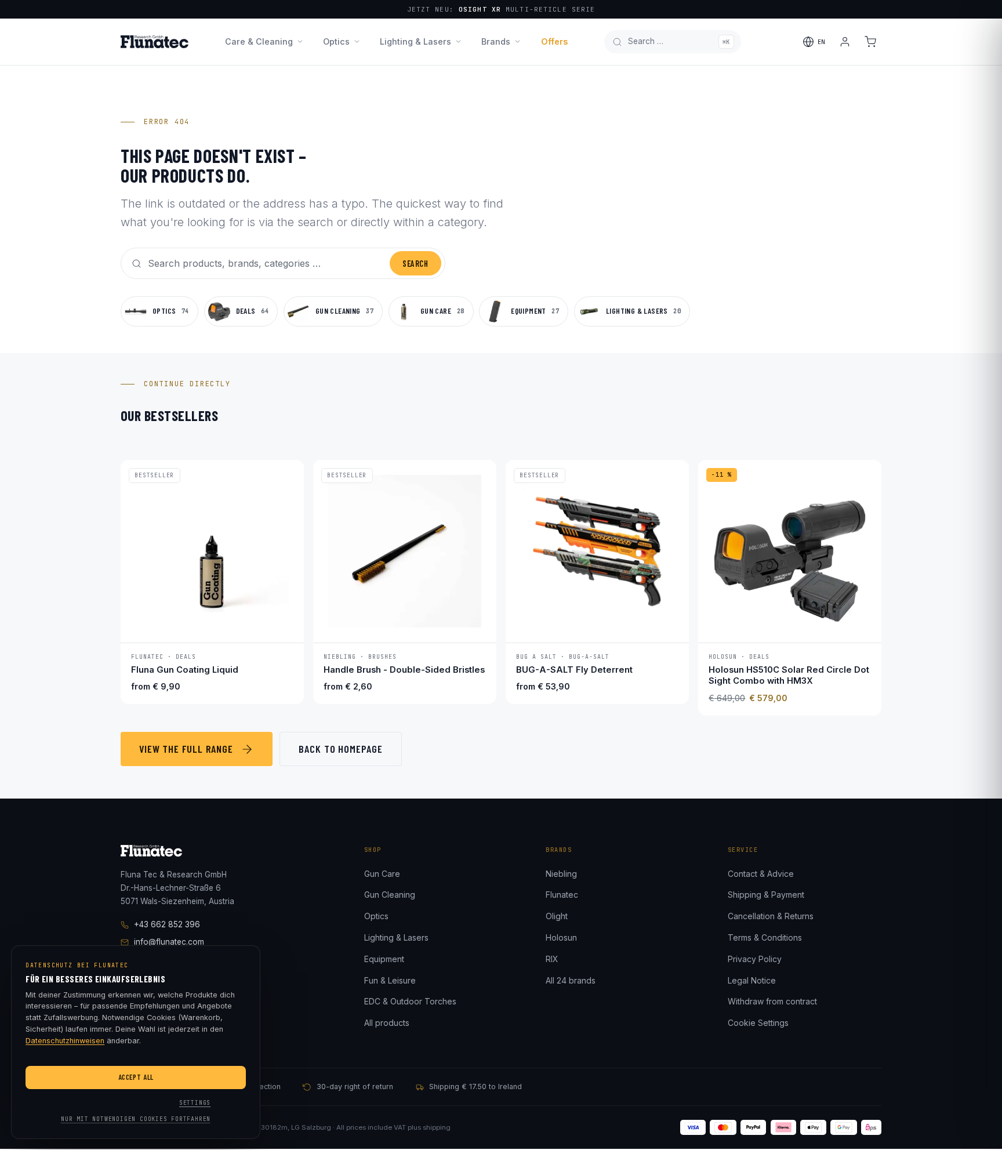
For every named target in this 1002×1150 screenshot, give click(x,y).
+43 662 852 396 (167, 924)
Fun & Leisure (390, 980)
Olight (557, 916)
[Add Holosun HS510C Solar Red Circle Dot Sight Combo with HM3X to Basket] (861, 626)
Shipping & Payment (766, 894)
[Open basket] (870, 42)
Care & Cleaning (259, 41)
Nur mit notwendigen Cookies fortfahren (135, 1119)
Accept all (136, 1077)
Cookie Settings (758, 1023)
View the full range (186, 748)
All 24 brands (571, 980)
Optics (336, 41)
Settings (194, 1103)
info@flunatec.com (169, 941)
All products (386, 1023)
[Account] (845, 42)
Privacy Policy (755, 959)
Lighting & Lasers (415, 41)
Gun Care (382, 874)
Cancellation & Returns (771, 916)
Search (415, 264)
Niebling (561, 874)
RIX (552, 959)
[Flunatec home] (154, 41)
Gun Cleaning (389, 894)
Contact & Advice (761, 874)
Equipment (384, 959)
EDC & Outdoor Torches (410, 1001)
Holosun (561, 937)
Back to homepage (340, 748)
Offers (554, 41)
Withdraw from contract (772, 1001)
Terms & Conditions (765, 937)
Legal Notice (752, 980)
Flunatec (562, 894)
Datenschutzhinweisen (65, 1040)
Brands (495, 41)
